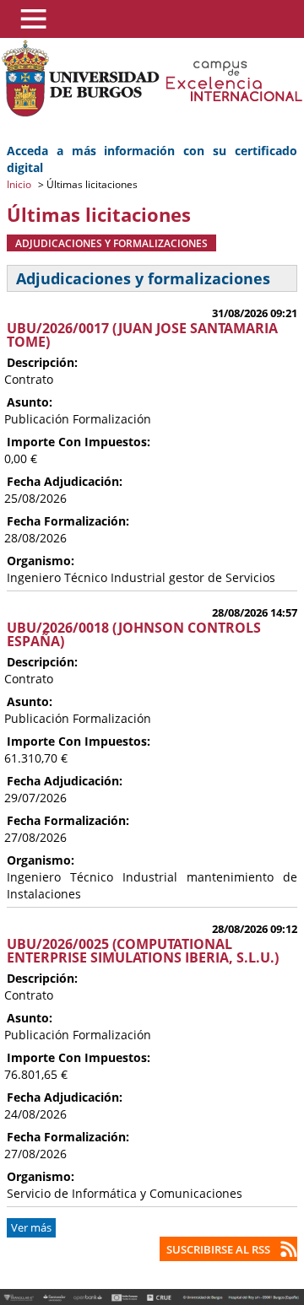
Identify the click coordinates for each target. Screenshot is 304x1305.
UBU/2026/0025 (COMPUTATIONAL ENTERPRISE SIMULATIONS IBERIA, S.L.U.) (143, 951)
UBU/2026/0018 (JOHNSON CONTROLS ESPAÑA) (134, 634)
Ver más (31, 1228)
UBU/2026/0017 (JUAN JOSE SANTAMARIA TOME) (142, 335)
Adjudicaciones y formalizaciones (111, 243)
